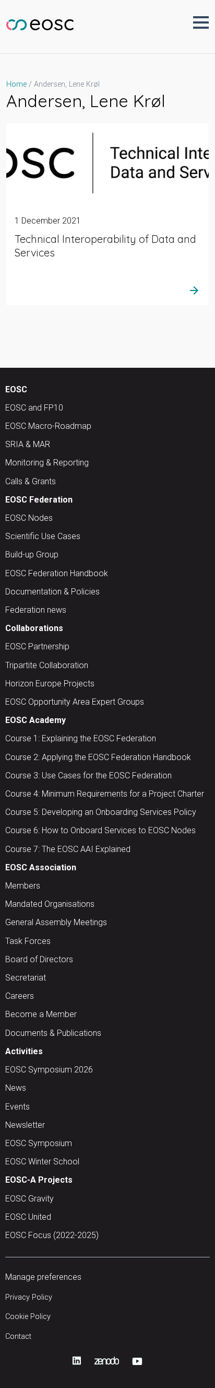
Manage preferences (43, 1277)
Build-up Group (31, 554)
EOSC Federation (39, 500)
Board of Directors (39, 959)
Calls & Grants (30, 481)
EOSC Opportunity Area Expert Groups (74, 702)
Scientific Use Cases (42, 536)
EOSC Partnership (37, 646)
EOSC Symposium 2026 (49, 1070)
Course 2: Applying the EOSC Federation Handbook (98, 757)
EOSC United (28, 1217)
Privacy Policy (28, 1297)
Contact (18, 1336)
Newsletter (25, 1125)
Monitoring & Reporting (47, 463)
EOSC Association (40, 867)
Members (22, 886)
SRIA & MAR (27, 444)
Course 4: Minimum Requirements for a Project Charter (104, 794)
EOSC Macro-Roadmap (48, 426)
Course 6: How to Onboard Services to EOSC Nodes (100, 830)
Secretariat (25, 978)
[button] (201, 22)
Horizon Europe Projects (49, 684)
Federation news (35, 610)
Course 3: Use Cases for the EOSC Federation (88, 775)
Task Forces (28, 941)
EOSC (16, 389)
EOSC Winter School (42, 1162)
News (15, 1088)
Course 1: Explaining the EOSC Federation (80, 738)
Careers (19, 996)
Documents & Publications (53, 1033)
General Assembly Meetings (56, 922)
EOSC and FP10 (34, 408)
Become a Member (41, 1014)
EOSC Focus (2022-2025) (52, 1235)
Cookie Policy (28, 1316)
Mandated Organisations (49, 904)
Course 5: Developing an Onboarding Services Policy (100, 812)
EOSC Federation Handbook (56, 573)
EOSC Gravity (29, 1199)
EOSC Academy (35, 720)
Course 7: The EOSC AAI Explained (67, 849)
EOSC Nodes (29, 518)
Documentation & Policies (52, 592)
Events (17, 1107)
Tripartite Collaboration (46, 665)
